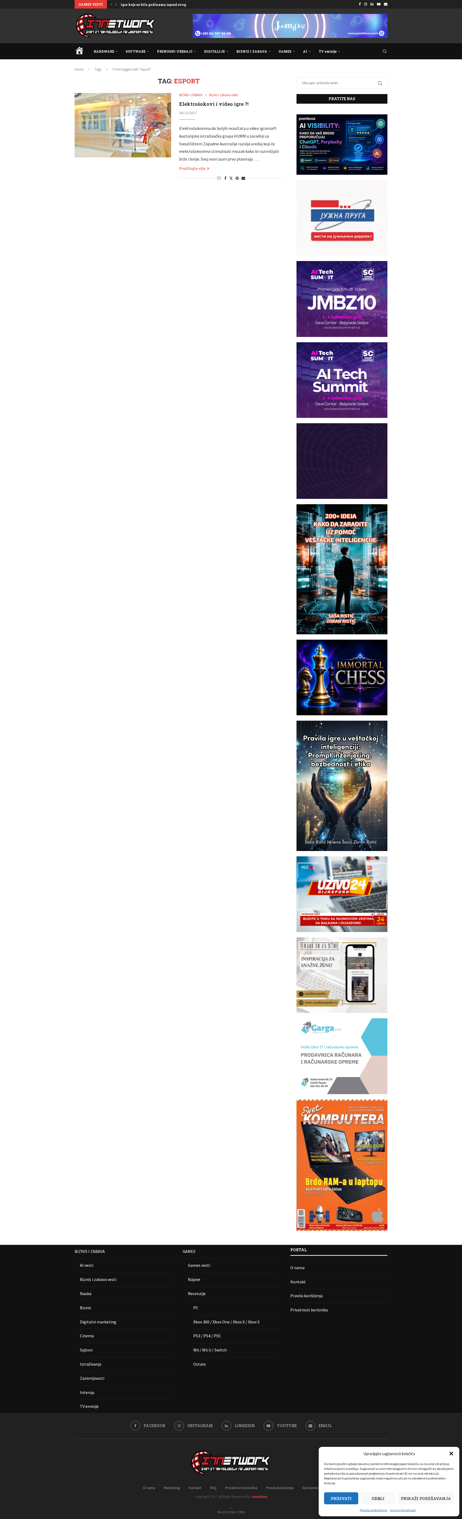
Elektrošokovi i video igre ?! (213, 104)
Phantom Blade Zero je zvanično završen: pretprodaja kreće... (173, 4)
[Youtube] (378, 4)
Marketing (172, 1487)
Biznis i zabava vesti (98, 1279)
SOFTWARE (135, 51)
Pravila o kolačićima (373, 1510)
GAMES (285, 51)
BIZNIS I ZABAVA (251, 51)
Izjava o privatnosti (403, 1510)
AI (305, 51)
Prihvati (341, 1498)
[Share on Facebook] (225, 178)
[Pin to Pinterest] (237, 178)
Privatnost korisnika (309, 1309)
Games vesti (199, 1265)
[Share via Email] (243, 178)
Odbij (378, 1498)
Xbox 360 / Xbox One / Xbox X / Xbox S (226, 1321)
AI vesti (86, 1265)
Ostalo (199, 1364)
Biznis (85, 1307)
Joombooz (259, 1496)
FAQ (213, 1487)
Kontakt (298, 1281)
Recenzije (197, 1293)
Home (79, 69)
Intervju (87, 1392)
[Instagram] (365, 4)
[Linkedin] (372, 4)
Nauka (85, 1293)
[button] (451, 1453)
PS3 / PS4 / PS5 (207, 1335)
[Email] (385, 4)
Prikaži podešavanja (426, 1498)
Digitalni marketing (98, 1321)
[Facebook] (360, 4)
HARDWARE (104, 51)
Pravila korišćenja (306, 1295)
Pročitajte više (192, 168)
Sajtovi (86, 1350)
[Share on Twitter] (231, 178)
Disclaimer (310, 1487)
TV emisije (328, 51)
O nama (297, 1267)
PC (195, 1307)
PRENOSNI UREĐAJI (174, 51)
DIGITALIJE (214, 51)
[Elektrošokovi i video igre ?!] (123, 125)
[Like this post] (219, 178)
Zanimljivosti (92, 1378)
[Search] (384, 51)
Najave (194, 1279)
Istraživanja (90, 1364)
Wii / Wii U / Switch (210, 1350)
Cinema (87, 1335)
